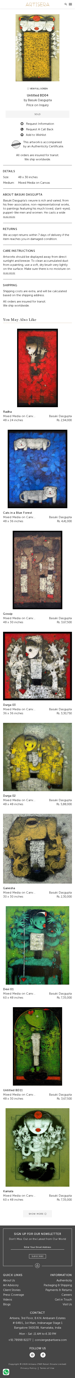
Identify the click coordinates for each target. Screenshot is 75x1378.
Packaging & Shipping (58, 1285)
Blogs (7, 1304)
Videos (7, 1299)
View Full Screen (38, 88)
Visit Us (67, 1304)
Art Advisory (10, 1285)
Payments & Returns (58, 1290)
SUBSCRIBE (38, 1256)
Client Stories (12, 1290)
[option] (37, 47)
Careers (67, 1294)
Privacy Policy (29, 1368)
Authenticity (64, 1280)
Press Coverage (13, 1294)
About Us (9, 1280)
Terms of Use (47, 1368)
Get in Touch (63, 1299)
